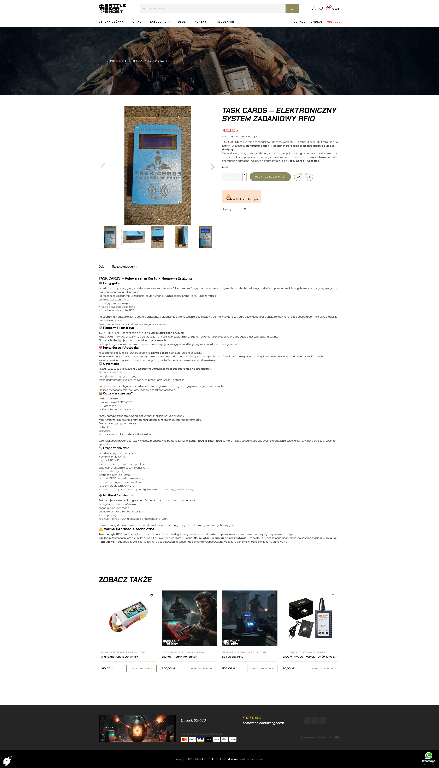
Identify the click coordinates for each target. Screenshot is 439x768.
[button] (109, 727)
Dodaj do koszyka (268, 176)
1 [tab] (219, 681)
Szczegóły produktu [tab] (124, 267)
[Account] (314, 9)
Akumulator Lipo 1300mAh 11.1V (120, 656)
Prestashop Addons (429, 765)
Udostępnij (240, 209)
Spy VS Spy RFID (232, 656)
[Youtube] (322, 720)
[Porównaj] (309, 177)
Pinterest (251, 209)
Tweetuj (245, 209)
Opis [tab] (101, 267)
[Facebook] (308, 720)
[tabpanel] (129, 634)
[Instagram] (315, 720)
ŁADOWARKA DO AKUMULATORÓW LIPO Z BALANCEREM (308, 657)
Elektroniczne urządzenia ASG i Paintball (123, 652)
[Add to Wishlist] (298, 177)
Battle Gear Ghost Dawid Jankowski (219, 759)
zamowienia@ (253, 723)
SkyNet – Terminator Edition (179, 656)
